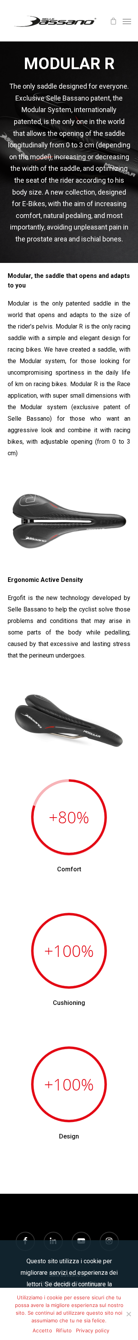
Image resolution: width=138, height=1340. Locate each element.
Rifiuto (64, 1330)
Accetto (42, 1330)
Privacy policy (93, 1330)
